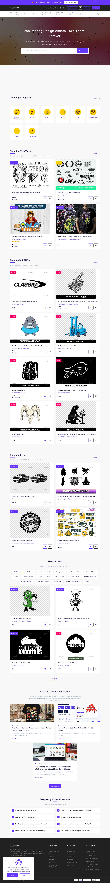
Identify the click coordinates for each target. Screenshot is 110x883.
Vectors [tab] (49, 572)
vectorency (62, 348)
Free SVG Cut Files (91, 856)
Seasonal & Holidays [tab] (44, 576)
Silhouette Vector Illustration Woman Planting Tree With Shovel (77, 434)
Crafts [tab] (40, 572)
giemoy (16, 621)
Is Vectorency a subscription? (71, 817)
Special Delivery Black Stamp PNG (22, 540)
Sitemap (51, 857)
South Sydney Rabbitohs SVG (21, 663)
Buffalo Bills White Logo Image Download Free (72, 390)
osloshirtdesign (63, 239)
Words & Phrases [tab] (26, 581)
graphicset (16, 195)
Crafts (67, 195)
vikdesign (61, 195)
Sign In (87, 8)
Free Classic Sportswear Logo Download (24, 301)
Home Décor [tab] (57, 581)
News (54, 763)
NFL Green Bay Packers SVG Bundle (68, 540)
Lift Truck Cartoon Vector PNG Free (68, 346)
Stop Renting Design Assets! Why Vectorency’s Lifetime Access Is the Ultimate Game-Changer (53, 768)
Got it (12, 875)
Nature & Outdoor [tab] (74, 576)
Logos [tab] (87, 581)
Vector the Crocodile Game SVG (21, 618)
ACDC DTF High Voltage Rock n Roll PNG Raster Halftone (75, 236)
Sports (68, 392)
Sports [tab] (16, 576)
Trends (32, 725)
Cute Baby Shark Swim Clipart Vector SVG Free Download (29, 346)
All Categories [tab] (18, 572)
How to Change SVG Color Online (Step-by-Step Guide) (76, 729)
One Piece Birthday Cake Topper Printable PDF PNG (27, 236)
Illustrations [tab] (30, 572)
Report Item (70, 865)
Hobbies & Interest (72, 436)
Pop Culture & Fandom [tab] (75, 572)
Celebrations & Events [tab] (42, 581)
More (24, 875)
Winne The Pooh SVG (92, 858)
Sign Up (95, 8)
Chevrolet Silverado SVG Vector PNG (23, 496)
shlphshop (62, 304)
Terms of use (71, 857)
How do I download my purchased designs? (76, 824)
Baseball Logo (90, 861)
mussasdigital (62, 499)
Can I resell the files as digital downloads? (75, 830)
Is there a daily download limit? (25, 810)
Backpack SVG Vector (18, 390)
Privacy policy (71, 854)
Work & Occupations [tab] (90, 576)
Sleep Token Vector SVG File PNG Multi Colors (26, 192)
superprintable (17, 239)
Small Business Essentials (27, 543)
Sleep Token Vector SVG (93, 869)
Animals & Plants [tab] (91, 572)
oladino (61, 543)
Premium (73, 8)
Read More (15, 739)
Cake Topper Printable (92, 864)
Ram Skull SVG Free (18, 434)
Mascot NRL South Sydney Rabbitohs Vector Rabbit (73, 618)
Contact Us (52, 854)
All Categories (53, 862)
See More (96, 98)
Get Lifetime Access (71, 2)
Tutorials (78, 725)
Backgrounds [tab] (60, 572)
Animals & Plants (25, 348)
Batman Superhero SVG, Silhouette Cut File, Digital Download (76, 496)
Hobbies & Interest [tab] (28, 576)
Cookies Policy (71, 859)
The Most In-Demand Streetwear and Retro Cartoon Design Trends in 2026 (32, 729)
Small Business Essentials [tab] (73, 581)
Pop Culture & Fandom (27, 195)
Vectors (69, 348)
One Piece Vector (91, 867)
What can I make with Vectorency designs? (76, 810)
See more (54, 678)
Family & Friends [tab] (59, 576)
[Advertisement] (55, 80)
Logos (22, 304)
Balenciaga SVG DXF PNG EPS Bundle (69, 192)
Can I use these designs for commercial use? (31, 824)
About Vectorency (54, 851)
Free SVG (52, 859)
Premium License (72, 851)
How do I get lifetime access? (25, 817)
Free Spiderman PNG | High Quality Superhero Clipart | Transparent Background (78, 301)
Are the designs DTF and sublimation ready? (30, 830)
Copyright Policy (72, 862)
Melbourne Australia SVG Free (67, 663)
